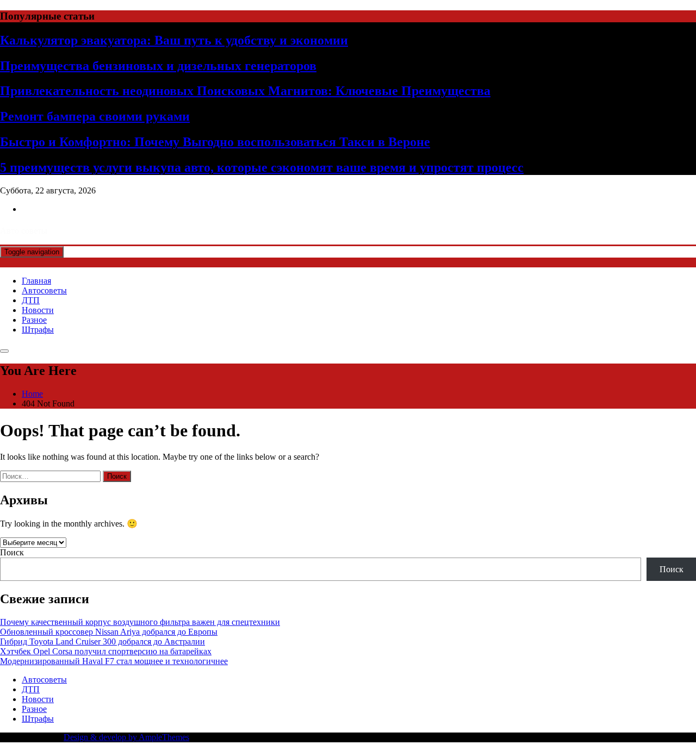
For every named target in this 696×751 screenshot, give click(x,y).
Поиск (12, 552)
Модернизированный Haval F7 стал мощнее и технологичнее (114, 661)
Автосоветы (44, 290)
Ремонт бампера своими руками (95, 116)
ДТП (31, 300)
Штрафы (38, 329)
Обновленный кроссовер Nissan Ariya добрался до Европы (108, 631)
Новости (38, 310)
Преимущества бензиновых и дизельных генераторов (158, 66)
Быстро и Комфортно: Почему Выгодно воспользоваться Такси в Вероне (215, 142)
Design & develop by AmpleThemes (126, 737)
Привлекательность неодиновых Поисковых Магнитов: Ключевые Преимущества (245, 91)
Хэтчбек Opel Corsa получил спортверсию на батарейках (106, 651)
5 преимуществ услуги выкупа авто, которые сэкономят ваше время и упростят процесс (262, 167)
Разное (34, 319)
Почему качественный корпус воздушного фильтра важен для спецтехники (140, 622)
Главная (36, 280)
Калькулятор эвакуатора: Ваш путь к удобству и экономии (174, 40)
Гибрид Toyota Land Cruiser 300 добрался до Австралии (102, 641)
